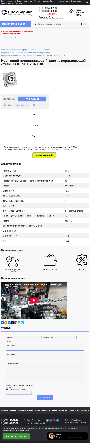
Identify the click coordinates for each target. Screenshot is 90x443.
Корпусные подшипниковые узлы (35, 50)
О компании (76, 1)
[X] (12, 322)
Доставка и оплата (41, 1)
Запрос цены (32, 99)
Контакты (18, 3)
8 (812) (48, 11)
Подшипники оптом (24, 1)
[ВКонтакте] (2, 322)
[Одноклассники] (5, 322)
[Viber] (15, 322)
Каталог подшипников (13, 24)
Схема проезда (52, 14)
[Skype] (22, 322)
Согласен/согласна (16, 436)
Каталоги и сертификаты (60, 1)
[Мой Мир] (9, 322)
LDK (67, 171)
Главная (4, 50)
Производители (7, 3)
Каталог (14, 50)
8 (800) (48, 8)
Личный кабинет (87, 2)
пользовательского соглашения (61, 149)
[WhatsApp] (19, 322)
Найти (83, 24)
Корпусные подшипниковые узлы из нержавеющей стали (18, 32)
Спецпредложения (8, 1)
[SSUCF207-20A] (10, 80)
